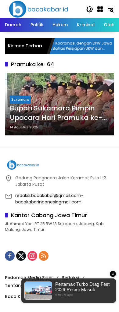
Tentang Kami (20, 285)
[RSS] (44, 256)
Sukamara (20, 99)
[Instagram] (32, 256)
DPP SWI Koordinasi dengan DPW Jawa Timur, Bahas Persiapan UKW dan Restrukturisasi (71, 46)
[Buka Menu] (100, 9)
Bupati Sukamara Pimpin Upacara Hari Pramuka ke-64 (56, 113)
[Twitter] (21, 256)
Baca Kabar (18, 296)
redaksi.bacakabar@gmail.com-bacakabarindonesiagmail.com (49, 198)
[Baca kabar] (38, 9)
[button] (89, 9)
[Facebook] (10, 256)
